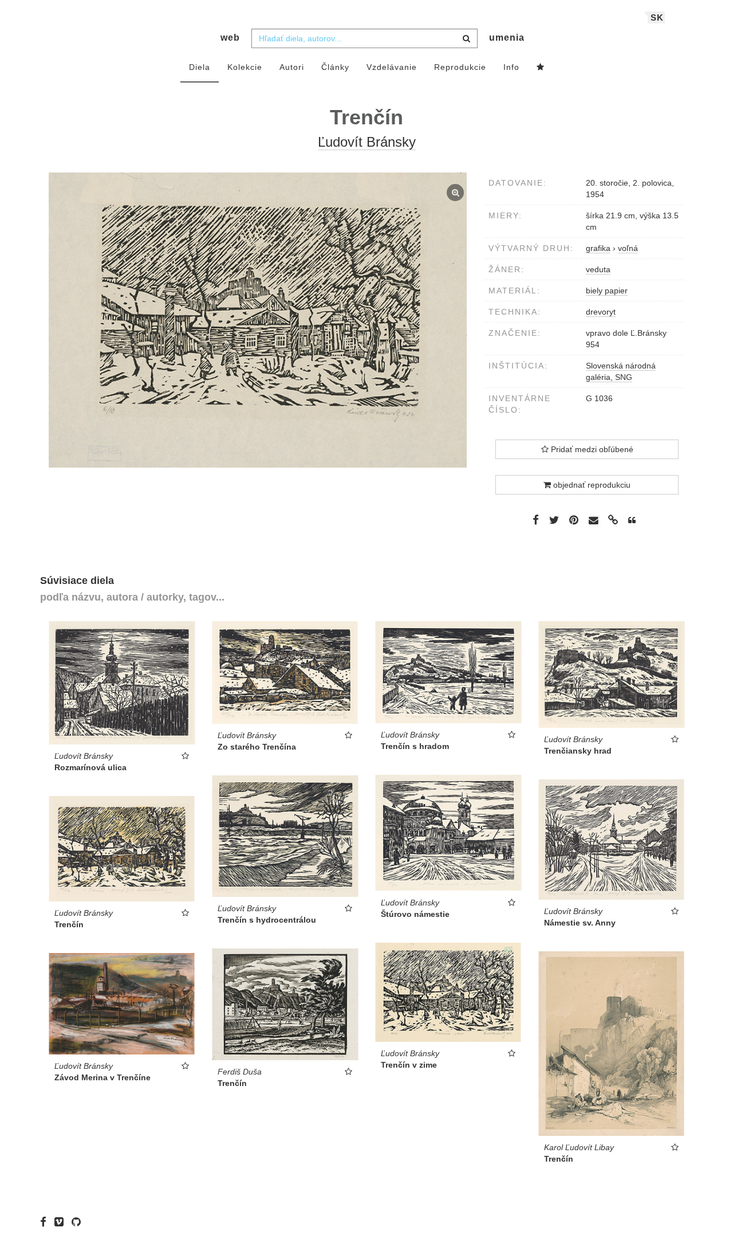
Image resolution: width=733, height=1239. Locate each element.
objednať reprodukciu (590, 484)
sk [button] (657, 17)
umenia (507, 37)
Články (335, 67)
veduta (598, 269)
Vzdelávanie (391, 67)
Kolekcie (244, 67)
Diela (199, 67)
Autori (291, 67)
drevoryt (601, 311)
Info (511, 67)
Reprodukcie (460, 67)
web (230, 37)
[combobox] (364, 38)
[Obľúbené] (540, 68)
